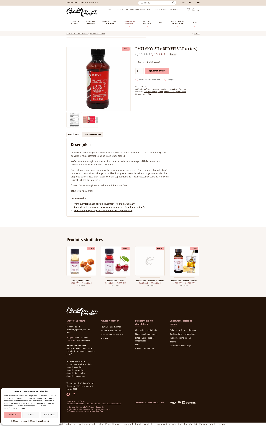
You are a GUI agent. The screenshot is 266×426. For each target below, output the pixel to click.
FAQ (148, 9)
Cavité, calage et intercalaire (182, 334)
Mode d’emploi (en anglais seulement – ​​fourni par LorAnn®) (103, 210)
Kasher (160, 92)
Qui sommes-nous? (137, 9)
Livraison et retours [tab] (92, 134)
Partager (170, 80)
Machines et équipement (146, 334)
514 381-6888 (82, 338)
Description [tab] (73, 134)
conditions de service (86, 409)
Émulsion (182, 89)
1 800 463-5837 (186, 3)
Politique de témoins (19, 421)
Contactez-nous (175, 9)
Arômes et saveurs (97, 33)
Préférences (49, 415)
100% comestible (150, 92)
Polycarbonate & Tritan (111, 327)
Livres (137, 345)
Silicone (104, 339)
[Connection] (193, 10)
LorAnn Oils (146, 94)
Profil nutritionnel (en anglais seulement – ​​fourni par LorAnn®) (105, 204)
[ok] (173, 3)
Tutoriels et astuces (159, 9)
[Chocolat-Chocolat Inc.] (82, 12)
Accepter (13, 415)
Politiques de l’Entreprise (75, 403)
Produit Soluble (170, 92)
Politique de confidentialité (38, 421)
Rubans (173, 342)
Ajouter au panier (157, 71)
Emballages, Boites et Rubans (183, 330)
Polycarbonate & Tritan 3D (112, 335)
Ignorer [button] (221, 424)
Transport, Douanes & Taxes (117, 9)
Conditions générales (93, 403)
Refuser (31, 415)
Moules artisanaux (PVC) (111, 331)
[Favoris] (188, 10)
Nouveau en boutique (144, 349)
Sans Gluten (181, 92)
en (198, 3)
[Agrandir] (98, 79)
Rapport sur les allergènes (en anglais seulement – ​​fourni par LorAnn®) (109, 207)
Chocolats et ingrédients (77, 33)
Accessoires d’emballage (180, 346)
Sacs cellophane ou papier (181, 338)
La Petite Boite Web (96, 411)
